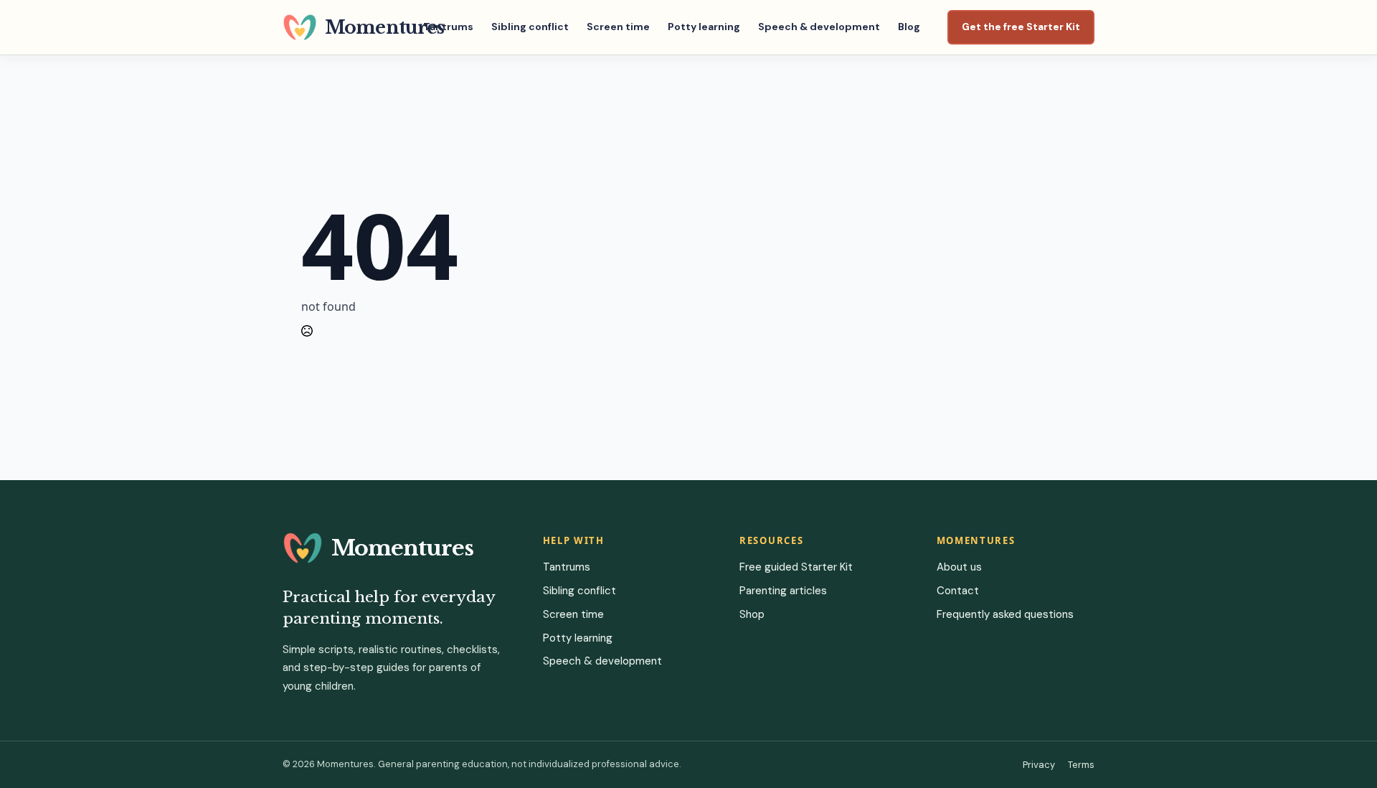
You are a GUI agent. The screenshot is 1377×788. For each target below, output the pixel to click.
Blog (909, 26)
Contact (958, 590)
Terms (1081, 765)
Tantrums (448, 26)
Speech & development (819, 26)
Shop (752, 614)
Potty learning (704, 26)
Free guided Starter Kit (796, 567)
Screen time (618, 26)
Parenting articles (783, 590)
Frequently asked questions (1005, 614)
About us (959, 567)
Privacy (1039, 765)
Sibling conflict (530, 26)
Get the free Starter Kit (1021, 26)
